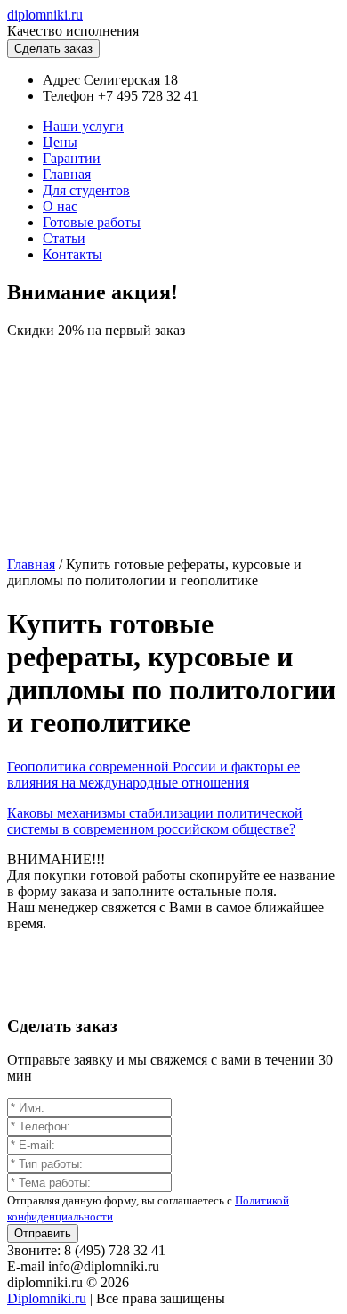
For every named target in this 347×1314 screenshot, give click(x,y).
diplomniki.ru (45, 14)
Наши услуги (83, 126)
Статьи (64, 238)
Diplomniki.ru (46, 1298)
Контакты (72, 254)
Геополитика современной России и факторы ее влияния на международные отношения (153, 774)
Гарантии (72, 158)
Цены (60, 142)
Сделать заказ (53, 48)
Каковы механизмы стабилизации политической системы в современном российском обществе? (155, 821)
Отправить (42, 1233)
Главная (67, 174)
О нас (60, 206)
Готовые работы (92, 222)
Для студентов (86, 190)
